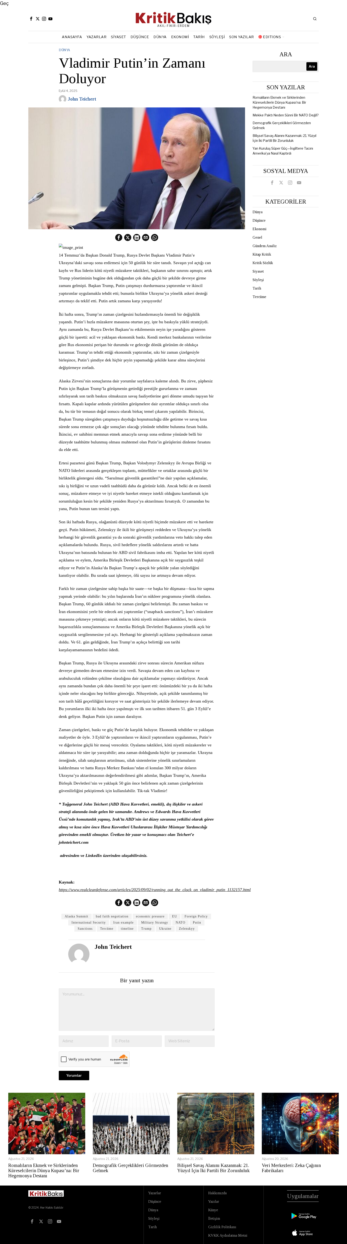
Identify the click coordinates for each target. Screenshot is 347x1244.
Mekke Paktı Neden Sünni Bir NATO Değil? (286, 115)
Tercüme (106, 928)
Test (33, 1236)
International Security (89, 922)
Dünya (64, 50)
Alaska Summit (76, 916)
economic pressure (150, 916)
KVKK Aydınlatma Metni (227, 1235)
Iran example (123, 922)
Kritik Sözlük (263, 263)
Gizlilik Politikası (222, 1227)
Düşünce (259, 220)
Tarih (257, 288)
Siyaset (258, 271)
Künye (213, 1210)
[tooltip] (31, 18)
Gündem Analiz (265, 246)
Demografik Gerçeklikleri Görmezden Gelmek (130, 1168)
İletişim (214, 1218)
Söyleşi (258, 280)
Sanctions (85, 928)
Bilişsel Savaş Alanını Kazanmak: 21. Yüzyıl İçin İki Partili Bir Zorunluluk (213, 1168)
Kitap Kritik (262, 254)
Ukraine (165, 928)
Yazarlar (154, 1193)
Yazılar (213, 1201)
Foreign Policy (196, 916)
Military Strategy (154, 922)
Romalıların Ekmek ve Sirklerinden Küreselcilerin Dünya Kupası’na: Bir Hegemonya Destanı (279, 102)
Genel (257, 237)
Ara (285, 54)
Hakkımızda (217, 1193)
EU (174, 916)
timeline (127, 928)
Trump (146, 928)
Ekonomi (260, 229)
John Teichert (82, 99)
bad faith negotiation (112, 916)
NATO (180, 922)
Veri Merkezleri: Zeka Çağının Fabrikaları (291, 1168)
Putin (197, 922)
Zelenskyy (187, 928)
